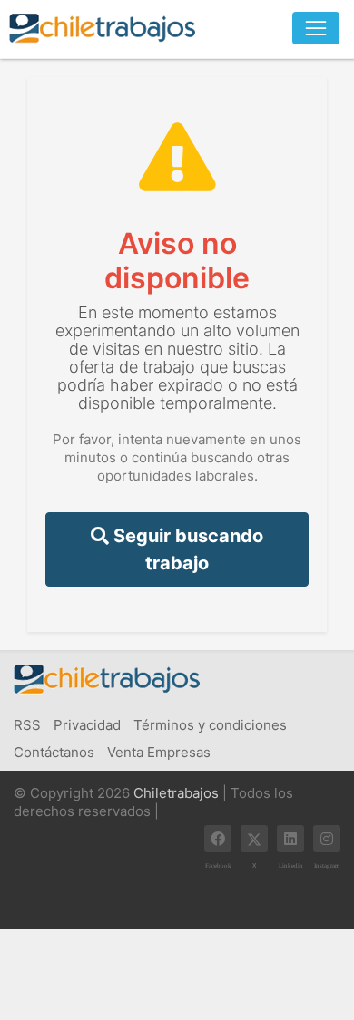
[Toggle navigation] (315, 28)
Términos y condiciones (210, 724)
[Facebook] (217, 838)
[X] (254, 838)
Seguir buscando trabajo (186, 549)
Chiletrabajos (176, 792)
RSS (27, 724)
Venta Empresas (159, 752)
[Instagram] (326, 838)
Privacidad (87, 724)
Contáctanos (54, 752)
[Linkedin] (290, 838)
